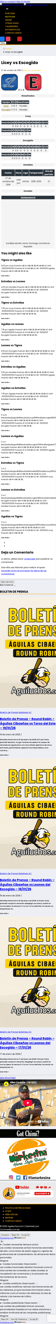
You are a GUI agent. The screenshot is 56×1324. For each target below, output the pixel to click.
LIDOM (8, 19)
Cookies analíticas (12, 1283)
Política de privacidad (17, 1207)
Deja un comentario (32, 70)
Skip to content (8, 1)
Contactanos (13, 32)
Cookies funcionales (13, 1264)
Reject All (15, 1235)
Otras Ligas (12, 23)
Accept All (25, 1235)
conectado (29, 558)
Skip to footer (23, 1)
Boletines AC (25, 712)
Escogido (6, 109)
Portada (10, 13)
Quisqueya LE (28, 197)
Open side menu (7, 582)
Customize (5, 1235)
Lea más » (5, 275)
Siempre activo (30, 1244)
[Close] (7, 8)
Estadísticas (12, 29)
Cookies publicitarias (13, 1302)
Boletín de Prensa (9, 712)
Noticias (10, 16)
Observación (30, 1264)
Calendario (11, 26)
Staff (8, 1211)
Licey (6, 105)
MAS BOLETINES (8, 1077)
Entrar (9, 1217)
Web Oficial (11, 1214)
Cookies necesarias (12, 1244)
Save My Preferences (19, 1319)
